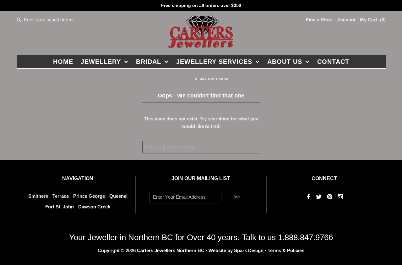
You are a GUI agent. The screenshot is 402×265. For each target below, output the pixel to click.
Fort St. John (59, 206)
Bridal (148, 61)
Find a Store (319, 19)
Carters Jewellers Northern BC (170, 250)
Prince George (89, 196)
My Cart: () (373, 19)
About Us (284, 61)
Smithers (38, 196)
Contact (333, 61)
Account (346, 19)
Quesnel (118, 196)
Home (63, 61)
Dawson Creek (94, 206)
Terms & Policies (286, 250)
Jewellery (101, 61)
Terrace (60, 196)
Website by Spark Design (237, 250)
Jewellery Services (214, 61)
